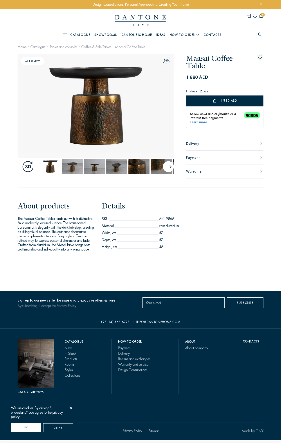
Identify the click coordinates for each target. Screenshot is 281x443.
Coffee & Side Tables (96, 46)
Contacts (213, 35)
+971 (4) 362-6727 (115, 322)
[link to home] (140, 20)
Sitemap (154, 431)
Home (22, 46)
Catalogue (37, 46)
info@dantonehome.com (158, 322)
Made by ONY (252, 431)
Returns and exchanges (134, 359)
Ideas (160, 35)
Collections (72, 375)
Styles (69, 370)
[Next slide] (150, 106)
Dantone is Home (136, 35)
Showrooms (105, 35)
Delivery (124, 353)
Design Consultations (133, 370)
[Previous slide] (41, 106)
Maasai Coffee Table (130, 46)
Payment (124, 348)
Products (71, 359)
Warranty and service (133, 364)
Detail (58, 427)
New (68, 348)
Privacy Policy (66, 305)
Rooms (69, 364)
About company (196, 348)
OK (26, 427)
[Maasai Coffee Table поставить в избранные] (260, 57)
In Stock (70, 353)
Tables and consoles (63, 46)
